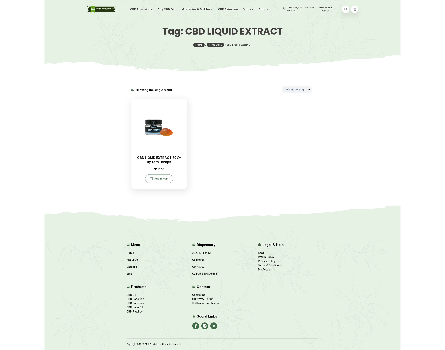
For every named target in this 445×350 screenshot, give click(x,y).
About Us (132, 259)
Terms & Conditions (270, 265)
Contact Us (198, 295)
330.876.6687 (210, 273)
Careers (132, 266)
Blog (129, 273)
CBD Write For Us (202, 299)
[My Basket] (354, 9)
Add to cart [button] (161, 178)
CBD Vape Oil (135, 307)
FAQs (261, 253)
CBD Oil (131, 295)
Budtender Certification (206, 303)
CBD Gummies (135, 303)
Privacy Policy (266, 261)
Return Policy (266, 257)
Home (130, 253)
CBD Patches (135, 311)
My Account (265, 269)
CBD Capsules (135, 299)
